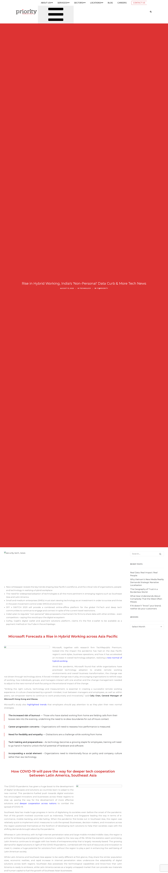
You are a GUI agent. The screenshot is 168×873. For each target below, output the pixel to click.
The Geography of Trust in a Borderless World (144, 590)
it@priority (102, 288)
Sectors (78, 3)
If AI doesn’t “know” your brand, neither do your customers (145, 607)
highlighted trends (37, 704)
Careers (122, 3)
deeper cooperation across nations (38, 803)
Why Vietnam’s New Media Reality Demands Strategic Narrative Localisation (147, 582)
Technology (85, 288)
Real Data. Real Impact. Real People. (144, 574)
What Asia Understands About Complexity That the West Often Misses (146, 599)
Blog (110, 3)
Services (62, 3)
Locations (95, 3)
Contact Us (139, 3)
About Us (45, 3)
